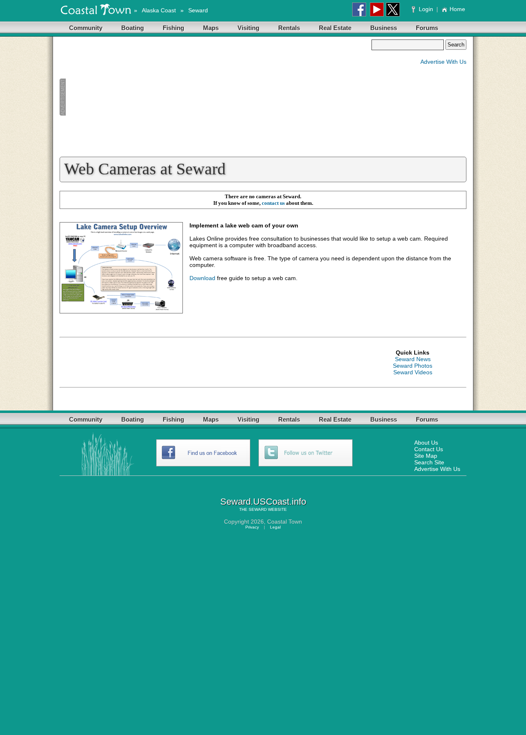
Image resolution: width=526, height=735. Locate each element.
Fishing (173, 27)
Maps (211, 27)
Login (426, 9)
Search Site (429, 462)
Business (383, 27)
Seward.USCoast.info (263, 501)
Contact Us (428, 449)
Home (457, 9)
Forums (427, 27)
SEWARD (258, 509)
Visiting (248, 27)
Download (202, 278)
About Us (426, 442)
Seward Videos (412, 372)
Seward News (413, 359)
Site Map (425, 455)
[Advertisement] (215, 97)
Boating (132, 27)
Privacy (252, 527)
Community (85, 27)
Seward (198, 10)
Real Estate (335, 27)
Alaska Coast (159, 10)
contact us (273, 203)
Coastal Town (284, 521)
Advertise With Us (443, 61)
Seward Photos (412, 365)
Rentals (289, 27)
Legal (275, 527)
